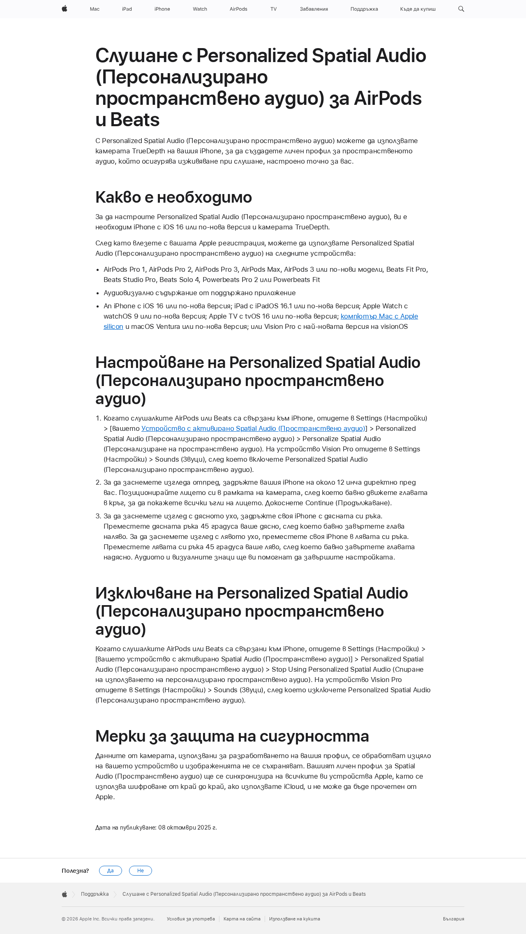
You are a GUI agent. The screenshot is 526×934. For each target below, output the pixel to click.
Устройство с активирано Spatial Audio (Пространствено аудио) (253, 428)
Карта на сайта (242, 919)
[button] (461, 9)
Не (140, 871)
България (453, 919)
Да (110, 871)
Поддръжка (95, 894)
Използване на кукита (294, 919)
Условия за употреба (191, 919)
